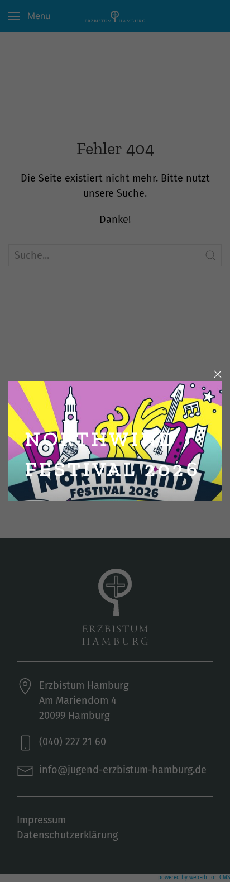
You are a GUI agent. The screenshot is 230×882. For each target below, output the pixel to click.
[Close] (217, 374)
